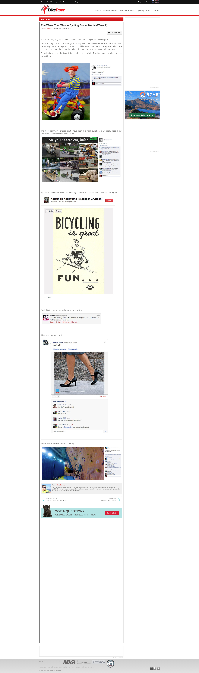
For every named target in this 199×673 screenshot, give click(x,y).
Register (141, 2)
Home (42, 2)
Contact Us (42, 667)
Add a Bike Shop (73, 2)
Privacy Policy (70, 667)
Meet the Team (57, 667)
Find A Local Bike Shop (106, 10)
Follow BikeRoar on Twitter (154, 668)
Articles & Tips (127, 10)
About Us (62, 2)
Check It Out (112, 513)
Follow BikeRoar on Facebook (151, 668)
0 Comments (116, 33)
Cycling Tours (143, 10)
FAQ (64, 667)
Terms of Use (79, 667)
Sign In (148, 2)
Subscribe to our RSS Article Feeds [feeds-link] (158, 668)
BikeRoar (53, 9)
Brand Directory (52, 2)
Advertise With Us (89, 667)
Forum (156, 10)
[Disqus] (81, 550)
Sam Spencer (61, 485)
